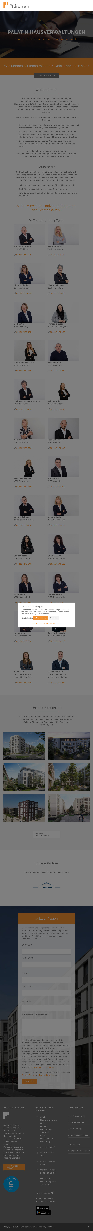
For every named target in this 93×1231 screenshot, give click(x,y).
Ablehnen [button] (53, 618)
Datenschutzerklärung (52, 623)
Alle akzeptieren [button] (41, 618)
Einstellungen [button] (27, 618)
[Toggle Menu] (88, 5)
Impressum (36, 623)
